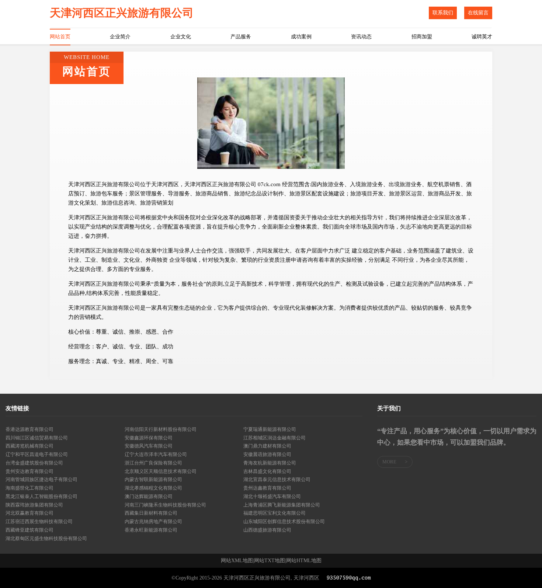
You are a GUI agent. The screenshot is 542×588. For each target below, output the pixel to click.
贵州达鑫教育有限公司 (267, 488)
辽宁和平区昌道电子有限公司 (37, 454)
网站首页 (60, 36)
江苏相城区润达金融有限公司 (274, 438)
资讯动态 (361, 36)
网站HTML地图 (304, 560)
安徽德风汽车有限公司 (149, 446)
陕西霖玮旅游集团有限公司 (34, 505)
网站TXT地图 (269, 560)
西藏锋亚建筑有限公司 (29, 530)
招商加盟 (421, 36)
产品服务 (240, 36)
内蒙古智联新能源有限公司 (153, 479)
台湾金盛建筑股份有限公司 (34, 463)
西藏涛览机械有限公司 (29, 446)
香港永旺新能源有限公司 (151, 530)
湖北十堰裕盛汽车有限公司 (272, 496)
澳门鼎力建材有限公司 (267, 446)
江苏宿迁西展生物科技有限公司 (39, 521)
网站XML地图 (237, 560)
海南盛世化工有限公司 (29, 488)
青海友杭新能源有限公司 (269, 463)
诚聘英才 (482, 36)
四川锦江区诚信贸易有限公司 (37, 438)
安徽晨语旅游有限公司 (267, 454)
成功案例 (301, 36)
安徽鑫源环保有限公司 (149, 438)
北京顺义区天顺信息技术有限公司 (161, 471)
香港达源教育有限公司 (29, 429)
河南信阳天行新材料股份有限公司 (161, 429)
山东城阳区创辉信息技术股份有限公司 (284, 521)
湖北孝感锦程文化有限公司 (153, 488)
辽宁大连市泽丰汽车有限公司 (156, 454)
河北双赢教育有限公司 (29, 513)
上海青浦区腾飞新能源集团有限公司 (281, 505)
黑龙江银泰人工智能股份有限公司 (41, 496)
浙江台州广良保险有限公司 (153, 463)
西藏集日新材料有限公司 (151, 513)
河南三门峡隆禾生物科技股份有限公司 (165, 505)
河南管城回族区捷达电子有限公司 (41, 479)
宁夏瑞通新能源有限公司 (269, 429)
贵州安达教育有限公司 (29, 471)
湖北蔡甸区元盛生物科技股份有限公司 (46, 538)
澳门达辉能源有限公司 (149, 496)
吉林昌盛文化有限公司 (267, 471)
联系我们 (442, 12)
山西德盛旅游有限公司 (267, 530)
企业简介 (120, 36)
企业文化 (180, 36)
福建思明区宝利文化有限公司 (274, 513)
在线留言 (478, 12)
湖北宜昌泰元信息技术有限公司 (276, 479)
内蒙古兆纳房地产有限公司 (153, 521)
